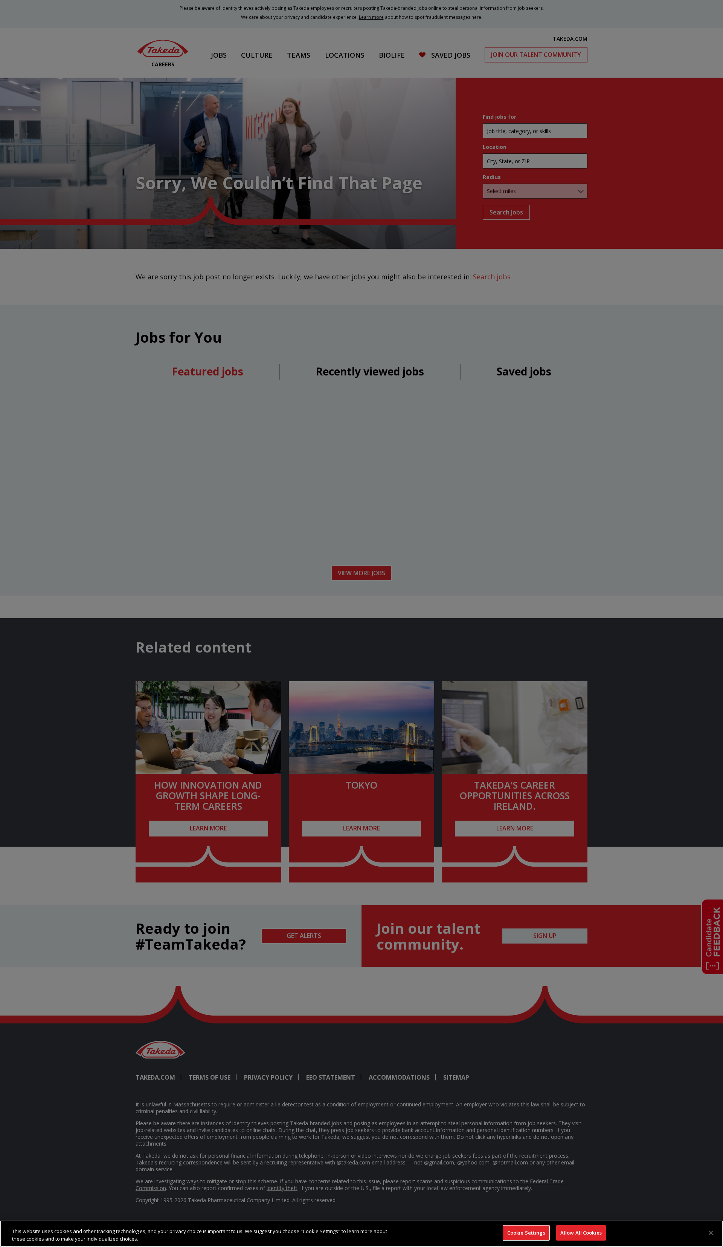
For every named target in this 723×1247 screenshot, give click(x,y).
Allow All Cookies (581, 1232)
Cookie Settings (526, 1232)
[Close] (711, 1232)
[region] (361, 1233)
